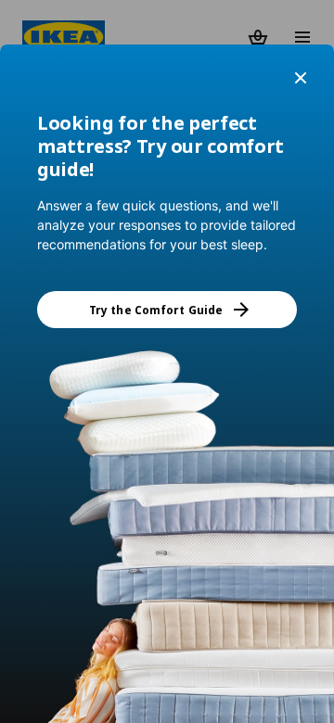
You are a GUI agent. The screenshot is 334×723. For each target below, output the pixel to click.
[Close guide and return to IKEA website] (300, 77)
